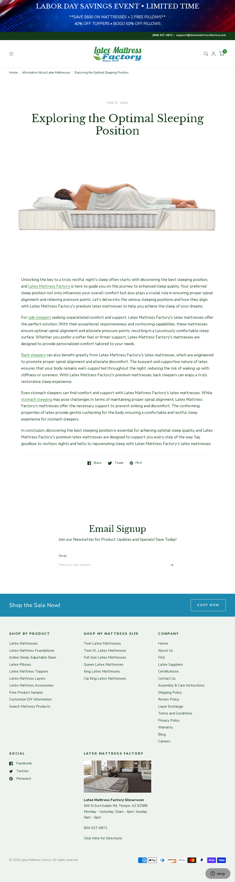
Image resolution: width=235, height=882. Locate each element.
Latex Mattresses (23, 643)
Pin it (138, 463)
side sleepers (39, 317)
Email (63, 556)
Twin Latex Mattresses (102, 643)
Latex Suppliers (170, 664)
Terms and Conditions (175, 713)
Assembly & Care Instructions (181, 685)
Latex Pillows (20, 664)
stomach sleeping (36, 399)
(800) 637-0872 (162, 35)
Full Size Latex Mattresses (105, 657)
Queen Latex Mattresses (103, 664)
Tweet (119, 463)
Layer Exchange (170, 706)
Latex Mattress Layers (27, 678)
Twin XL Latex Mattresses (105, 650)
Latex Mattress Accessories (31, 685)
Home (13, 73)
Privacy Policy (169, 720)
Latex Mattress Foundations (31, 650)
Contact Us (167, 678)
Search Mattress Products (29, 706)
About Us (165, 650)
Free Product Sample (26, 692)
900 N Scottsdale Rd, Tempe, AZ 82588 (116, 805)
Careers (164, 741)
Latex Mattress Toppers (28, 671)
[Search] (206, 54)
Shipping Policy (170, 692)
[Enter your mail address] (171, 565)
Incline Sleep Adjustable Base (32, 657)
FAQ (161, 657)
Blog (162, 734)
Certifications (168, 671)
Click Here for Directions (103, 838)
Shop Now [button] (208, 605)
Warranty (165, 727)
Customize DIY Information (30, 699)
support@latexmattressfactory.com (201, 35)
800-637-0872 (95, 828)
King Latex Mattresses (102, 671)
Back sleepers (33, 355)
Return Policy (168, 699)
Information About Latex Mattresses (46, 73)
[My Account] (213, 54)
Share (97, 463)
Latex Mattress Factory (49, 286)
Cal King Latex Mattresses (105, 678)
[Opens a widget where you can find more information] (217, 874)
